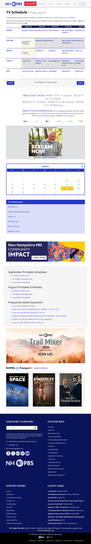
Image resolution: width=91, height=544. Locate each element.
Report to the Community (56, 469)
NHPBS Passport (11, 514)
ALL (51, 111)
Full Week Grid (13, 221)
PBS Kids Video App (42, 116)
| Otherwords (66, 510)
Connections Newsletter (21, 282)
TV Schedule (42, 4)
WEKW (39, 528)
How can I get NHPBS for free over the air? (28, 322)
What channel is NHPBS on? (56, 475)
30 (12, 192)
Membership (10, 510)
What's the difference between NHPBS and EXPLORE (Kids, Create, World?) (40, 316)
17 (23, 184)
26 (45, 188)
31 (23, 192)
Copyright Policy (53, 449)
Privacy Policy (78, 541)
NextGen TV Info (14, 231)
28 (67, 188)
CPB (50, 537)
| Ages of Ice (56, 498)
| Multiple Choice (58, 491)
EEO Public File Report (52, 528)
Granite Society (11, 504)
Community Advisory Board (56, 443)
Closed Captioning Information (19, 212)
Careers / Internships (54, 437)
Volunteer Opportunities (14, 523)
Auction (8, 491)
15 (78, 181)
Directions (58, 541)
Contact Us (12, 217)
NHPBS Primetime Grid (21, 276)
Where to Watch (13, 226)
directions (33, 441)
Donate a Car (10, 501)
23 (12, 188)
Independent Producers (55, 456)
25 (34, 188)
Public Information (53, 466)
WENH (27, 528)
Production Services (54, 462)
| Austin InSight (63, 514)
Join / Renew (68, 541)
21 (67, 184)
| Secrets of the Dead (63, 494)
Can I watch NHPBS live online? (24, 306)
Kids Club (9, 507)
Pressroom (51, 459)
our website (43, 113)
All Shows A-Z (13, 207)
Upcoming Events (11, 520)
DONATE (29, 4)
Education (59, 4)
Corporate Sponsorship (13, 498)
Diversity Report (53, 453)
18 (34, 184)
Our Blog (51, 427)
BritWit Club (10, 494)
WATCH (83, 4)
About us (41, 541)
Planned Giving (11, 517)
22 (78, 184)
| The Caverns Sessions (62, 523)
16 (12, 184)
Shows (51, 4)
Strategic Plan (52, 472)
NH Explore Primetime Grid (22, 279)
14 (67, 181)
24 (23, 188)
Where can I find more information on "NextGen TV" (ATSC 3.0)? (36, 309)
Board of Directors (54, 433)
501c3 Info (51, 430)
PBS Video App (61, 113)
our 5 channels (69, 18)
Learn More (41, 368)
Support (67, 4)
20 (55, 184)
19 (45, 184)
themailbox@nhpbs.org (15, 449)
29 (78, 188)
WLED (33, 528)
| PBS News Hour (63, 507)
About (75, 4)
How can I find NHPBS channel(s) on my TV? (29, 313)
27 (55, 188)
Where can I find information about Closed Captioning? (32, 319)
